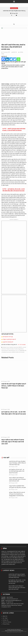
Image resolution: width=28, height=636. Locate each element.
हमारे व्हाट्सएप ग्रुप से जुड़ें (8, 336)
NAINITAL (20, 347)
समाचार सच (15, 52)
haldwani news (6, 347)
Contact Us (5, 620)
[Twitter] (15, 59)
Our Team (5, 618)
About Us (5, 616)
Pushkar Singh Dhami (19, 348)
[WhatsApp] (14, 15)
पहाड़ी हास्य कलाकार (15, 352)
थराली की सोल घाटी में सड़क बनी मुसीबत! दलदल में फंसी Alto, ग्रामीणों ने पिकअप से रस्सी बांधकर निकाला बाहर (13, 386)
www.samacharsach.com (12, 598)
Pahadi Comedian (10, 348)
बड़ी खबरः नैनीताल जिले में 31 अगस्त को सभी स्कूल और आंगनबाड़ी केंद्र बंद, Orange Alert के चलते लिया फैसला (17, 494)
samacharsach (4, 350)
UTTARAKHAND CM (22, 350)
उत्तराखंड (21, 52)
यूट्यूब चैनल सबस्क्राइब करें (8, 342)
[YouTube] (16, 15)
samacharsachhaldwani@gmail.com (13, 600)
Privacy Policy (6, 624)
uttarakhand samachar (6, 352)
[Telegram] (11, 59)
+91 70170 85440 (21, 344)
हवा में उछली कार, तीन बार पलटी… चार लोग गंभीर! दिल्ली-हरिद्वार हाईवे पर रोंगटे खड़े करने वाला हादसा (16, 471)
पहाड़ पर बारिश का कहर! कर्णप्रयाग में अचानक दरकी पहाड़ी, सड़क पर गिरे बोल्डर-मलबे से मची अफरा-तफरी (12, 442)
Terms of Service (7, 622)
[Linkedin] (7, 59)
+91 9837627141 (9, 602)
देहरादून (2, 53)
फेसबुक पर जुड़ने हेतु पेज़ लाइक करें (9, 339)
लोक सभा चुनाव (21, 352)
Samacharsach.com (12, 350)
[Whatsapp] (18, 59)
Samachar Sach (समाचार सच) (16, 629)
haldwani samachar (14, 347)
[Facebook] (11, 15)
